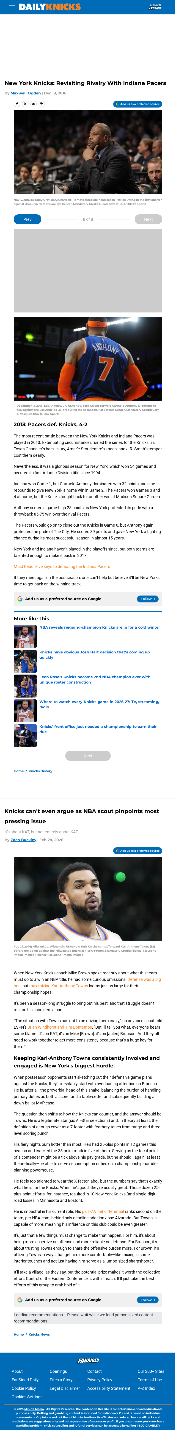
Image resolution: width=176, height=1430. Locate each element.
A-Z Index (146, 1388)
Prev (27, 219)
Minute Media (34, 1409)
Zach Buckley (23, 840)
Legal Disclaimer (65, 1388)
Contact (94, 1371)
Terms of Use (150, 1379)
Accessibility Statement (108, 1388)
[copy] (41, 104)
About (17, 1371)
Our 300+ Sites (151, 1371)
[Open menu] (12, 7)
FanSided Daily (25, 1379)
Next (148, 219)
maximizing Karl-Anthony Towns (58, 985)
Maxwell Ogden (26, 93)
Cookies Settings (27, 1396)
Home (19, 771)
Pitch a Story (61, 1379)
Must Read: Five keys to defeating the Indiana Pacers (62, 566)
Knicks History (40, 771)
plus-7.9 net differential (103, 1211)
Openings (58, 1371)
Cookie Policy (24, 1388)
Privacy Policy (99, 1379)
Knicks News (39, 1334)
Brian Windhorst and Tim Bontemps (60, 1027)
